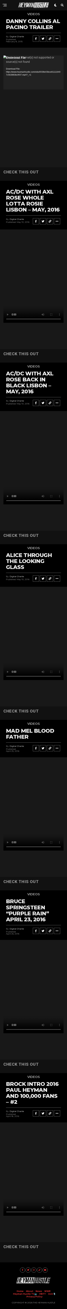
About (29, 1291)
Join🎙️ (52, 1294)
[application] (33, 73)
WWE (47, 1291)
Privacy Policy (34, 1296)
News (39, 1291)
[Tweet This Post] (43, 39)
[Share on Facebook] (36, 39)
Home (20, 1291)
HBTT (42, 1294)
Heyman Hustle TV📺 (25, 1294)
